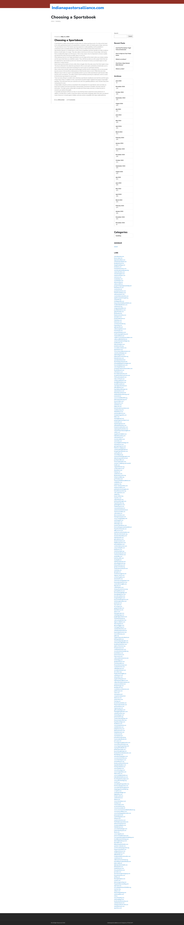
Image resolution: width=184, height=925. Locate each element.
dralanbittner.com (118, 411)
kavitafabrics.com (118, 653)
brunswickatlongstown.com (121, 599)
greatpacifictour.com (119, 661)
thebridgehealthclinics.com (121, 711)
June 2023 (118, 183)
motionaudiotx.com (119, 894)
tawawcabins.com (119, 401)
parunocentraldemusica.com (121, 835)
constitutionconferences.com (121, 689)
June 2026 (118, 81)
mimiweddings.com (119, 899)
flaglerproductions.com (120, 542)
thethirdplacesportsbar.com (121, 822)
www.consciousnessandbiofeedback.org (124, 809)
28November (61, 99)
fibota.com (117, 832)
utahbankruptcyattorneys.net (121, 394)
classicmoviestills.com (119, 511)
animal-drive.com (118, 699)
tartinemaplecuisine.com (120, 601)
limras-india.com (118, 258)
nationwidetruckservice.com (121, 658)
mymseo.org (117, 889)
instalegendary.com (119, 301)
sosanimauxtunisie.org (119, 323)
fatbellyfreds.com (118, 827)
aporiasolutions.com (119, 706)
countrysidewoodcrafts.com (121, 296)
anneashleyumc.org (119, 761)
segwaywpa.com (118, 708)
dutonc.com (117, 611)
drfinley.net (117, 877)
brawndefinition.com (119, 544)
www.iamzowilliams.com (120, 811)
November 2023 (120, 154)
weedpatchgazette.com (120, 415)
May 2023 (118, 188)
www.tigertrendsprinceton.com (122, 742)
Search (116, 33)
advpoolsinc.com (118, 677)
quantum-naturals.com (120, 846)
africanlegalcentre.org (119, 563)
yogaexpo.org (117, 484)
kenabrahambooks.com (120, 553)
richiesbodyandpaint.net (120, 261)
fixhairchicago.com (119, 685)
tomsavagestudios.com (120, 461)
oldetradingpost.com (119, 354)
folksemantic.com (118, 403)
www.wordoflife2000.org (120, 397)
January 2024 (119, 143)
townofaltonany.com (119, 634)
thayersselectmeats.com (120, 704)
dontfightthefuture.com (120, 382)
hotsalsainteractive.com (120, 268)
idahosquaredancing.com (120, 399)
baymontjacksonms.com (120, 632)
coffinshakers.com (118, 587)
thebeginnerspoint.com (120, 516)
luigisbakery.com (118, 794)
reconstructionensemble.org (121, 651)
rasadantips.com (118, 279)
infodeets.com (117, 266)
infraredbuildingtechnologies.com (122, 363)
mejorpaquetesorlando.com (121, 428)
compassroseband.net (119, 696)
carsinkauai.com (118, 858)
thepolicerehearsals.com (120, 528)
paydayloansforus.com (120, 291)
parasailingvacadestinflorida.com (122, 861)
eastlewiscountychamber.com (121, 532)
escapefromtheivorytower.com (122, 375)
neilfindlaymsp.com (119, 668)
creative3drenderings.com (120, 718)
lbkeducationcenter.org (120, 475)
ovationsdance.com (119, 468)
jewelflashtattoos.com (120, 310)
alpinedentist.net (118, 327)
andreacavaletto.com (119, 487)
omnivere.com (117, 277)
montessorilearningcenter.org (121, 847)
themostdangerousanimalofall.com (123, 527)
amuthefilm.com (118, 556)
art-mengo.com (118, 606)
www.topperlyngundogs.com (121, 746)
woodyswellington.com (120, 825)
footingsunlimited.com (119, 766)
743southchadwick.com (120, 377)
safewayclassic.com (119, 294)
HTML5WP (130, 922)
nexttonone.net (118, 734)
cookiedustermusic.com (120, 649)
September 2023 (120, 166)
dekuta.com (117, 799)
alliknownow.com (118, 530)
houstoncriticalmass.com (120, 525)
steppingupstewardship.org (121, 789)
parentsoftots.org (118, 716)
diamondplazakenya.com (120, 840)
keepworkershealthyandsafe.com (122, 303)
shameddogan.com (119, 715)
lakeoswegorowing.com (120, 882)
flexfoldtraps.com (118, 754)
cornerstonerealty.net (119, 808)
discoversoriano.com (119, 515)
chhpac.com (117, 890)
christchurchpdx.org (119, 551)
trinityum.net (117, 818)
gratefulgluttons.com (119, 504)
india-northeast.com (119, 379)
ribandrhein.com (118, 470)
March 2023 (119, 200)
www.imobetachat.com (120, 725)
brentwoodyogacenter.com (121, 785)
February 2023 (120, 205)
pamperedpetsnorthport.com (121, 420)
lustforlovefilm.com (119, 558)
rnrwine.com (117, 880)
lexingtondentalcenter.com (121, 451)
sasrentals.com (118, 441)
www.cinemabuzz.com (120, 801)
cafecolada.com (118, 513)
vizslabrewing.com (119, 410)
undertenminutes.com (119, 275)
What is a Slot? (120, 69)
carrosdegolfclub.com (119, 366)
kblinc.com (116, 416)
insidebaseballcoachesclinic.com (122, 856)
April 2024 (119, 126)
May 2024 (118, 120)
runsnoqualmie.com (119, 768)
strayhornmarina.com (119, 541)
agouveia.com (117, 885)
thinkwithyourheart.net (120, 392)
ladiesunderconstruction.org (121, 356)
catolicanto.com (118, 473)
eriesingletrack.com (119, 418)
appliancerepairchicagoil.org (121, 297)
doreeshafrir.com (118, 578)
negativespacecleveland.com (121, 637)
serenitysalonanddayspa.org (121, 270)
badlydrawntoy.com (119, 728)
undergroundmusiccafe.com (121, 904)
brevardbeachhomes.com (120, 373)
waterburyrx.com (118, 675)
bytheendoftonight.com (120, 501)
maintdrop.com (118, 320)
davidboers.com (118, 723)
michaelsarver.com (119, 444)
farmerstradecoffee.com (120, 720)
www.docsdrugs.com (119, 770)
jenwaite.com (117, 871)
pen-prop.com (117, 740)
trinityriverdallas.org (119, 477)
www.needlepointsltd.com (121, 775)
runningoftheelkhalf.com (120, 747)
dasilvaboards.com (119, 537)
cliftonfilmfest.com (119, 387)
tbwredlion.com (118, 842)
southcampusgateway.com (121, 334)
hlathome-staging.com (120, 447)
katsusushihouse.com (119, 565)
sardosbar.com (118, 404)
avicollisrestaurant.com (120, 670)
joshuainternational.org (120, 737)
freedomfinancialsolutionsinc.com (122, 753)
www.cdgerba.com (119, 834)
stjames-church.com (119, 575)
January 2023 (119, 211)
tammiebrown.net (118, 609)
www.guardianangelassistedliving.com (124, 837)
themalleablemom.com (120, 594)
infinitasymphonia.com (120, 561)
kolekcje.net (117, 472)
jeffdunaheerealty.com (120, 749)
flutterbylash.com (118, 866)
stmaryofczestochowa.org (121, 589)
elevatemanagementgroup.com (122, 873)
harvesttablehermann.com (121, 365)
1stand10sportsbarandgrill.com (122, 430)
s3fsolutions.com (118, 372)
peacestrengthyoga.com (120, 751)
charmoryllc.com (118, 522)
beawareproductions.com (120, 582)
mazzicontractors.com (119, 820)
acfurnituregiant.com (119, 273)
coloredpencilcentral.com (120, 385)
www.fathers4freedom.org (121, 744)
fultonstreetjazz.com (119, 344)
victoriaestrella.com (119, 663)
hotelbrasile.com (118, 342)
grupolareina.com (118, 349)
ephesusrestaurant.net (120, 823)
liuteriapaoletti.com (119, 639)
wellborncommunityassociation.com (123, 337)
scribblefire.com (118, 482)
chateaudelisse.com (119, 335)
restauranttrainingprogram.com (122, 456)
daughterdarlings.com (119, 265)
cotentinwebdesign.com (120, 353)
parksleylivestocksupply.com (121, 489)
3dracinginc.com (118, 523)
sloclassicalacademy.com (120, 535)
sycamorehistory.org (119, 806)
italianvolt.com (117, 406)
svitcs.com (117, 692)
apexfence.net (118, 908)
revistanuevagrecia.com (120, 573)
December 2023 (120, 149)
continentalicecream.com (120, 546)
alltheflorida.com (118, 854)
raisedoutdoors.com (119, 391)
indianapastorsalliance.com (121, 680)
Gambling (118, 235)
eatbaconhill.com (118, 284)
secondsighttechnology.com (121, 442)
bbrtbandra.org (118, 313)
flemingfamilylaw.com (119, 878)
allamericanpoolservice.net (121, 458)
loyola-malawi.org (118, 496)
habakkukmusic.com (119, 732)
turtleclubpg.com (118, 659)
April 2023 (119, 194)
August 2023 (119, 171)
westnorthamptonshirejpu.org (121, 341)
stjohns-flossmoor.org (119, 646)
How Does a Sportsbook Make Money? (123, 64)
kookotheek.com (118, 330)
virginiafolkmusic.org (119, 466)
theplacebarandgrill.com (120, 673)
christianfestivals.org (119, 618)
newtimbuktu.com (118, 280)
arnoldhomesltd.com (119, 384)
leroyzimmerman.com (119, 875)
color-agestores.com (119, 492)
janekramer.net (118, 603)
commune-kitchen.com (120, 554)
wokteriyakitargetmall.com (121, 449)
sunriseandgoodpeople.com (121, 641)
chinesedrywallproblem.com (121, 642)
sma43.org (117, 782)
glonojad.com (117, 572)
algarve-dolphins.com (119, 622)
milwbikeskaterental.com (120, 630)
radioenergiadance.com (120, 329)
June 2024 (118, 115)
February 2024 (120, 137)
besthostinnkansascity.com (121, 901)
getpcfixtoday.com (119, 311)
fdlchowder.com (118, 773)
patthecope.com (118, 691)
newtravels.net (118, 289)
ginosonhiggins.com (119, 625)
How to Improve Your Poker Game (123, 54)
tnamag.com (117, 701)
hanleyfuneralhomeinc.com (121, 427)
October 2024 (120, 92)
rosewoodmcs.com (119, 804)
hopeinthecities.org (119, 503)
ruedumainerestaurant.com (121, 568)
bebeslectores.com (119, 358)
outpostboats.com (118, 499)
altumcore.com (118, 697)
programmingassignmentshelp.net (122, 285)
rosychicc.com (117, 497)
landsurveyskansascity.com (121, 763)
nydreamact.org (118, 306)
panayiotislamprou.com (120, 332)
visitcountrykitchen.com (120, 620)
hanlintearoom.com (119, 868)
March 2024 (119, 132)
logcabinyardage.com (119, 722)
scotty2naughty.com (119, 577)
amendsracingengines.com (121, 756)
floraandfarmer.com (119, 370)
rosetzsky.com (118, 570)
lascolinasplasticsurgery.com (121, 778)
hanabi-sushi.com (118, 796)
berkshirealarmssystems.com (121, 408)
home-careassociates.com (121, 485)
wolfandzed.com (118, 797)
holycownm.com (118, 656)
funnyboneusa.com (119, 647)
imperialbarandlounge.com (120, 389)
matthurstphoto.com (119, 853)
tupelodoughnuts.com (119, 423)
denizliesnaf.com (118, 687)
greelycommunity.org (119, 566)
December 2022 (120, 217)
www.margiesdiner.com (120, 772)
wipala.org (116, 494)
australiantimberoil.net (119, 360)
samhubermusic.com (119, 906)
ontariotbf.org (117, 299)
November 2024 (120, 86)
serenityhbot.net (118, 735)
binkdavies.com (118, 549)
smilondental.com (118, 437)
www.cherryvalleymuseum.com (122, 351)
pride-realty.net (118, 863)
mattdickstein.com (118, 727)
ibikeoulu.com (117, 585)
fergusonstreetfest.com (120, 849)
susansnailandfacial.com (120, 739)
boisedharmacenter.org (120, 491)
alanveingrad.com (118, 623)
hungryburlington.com (119, 597)
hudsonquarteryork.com (120, 830)
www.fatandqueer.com (120, 759)
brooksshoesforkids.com (120, 703)
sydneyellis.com (118, 453)
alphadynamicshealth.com (120, 865)
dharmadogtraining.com (120, 892)
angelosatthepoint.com (120, 678)
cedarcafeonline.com (119, 272)
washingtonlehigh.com (120, 792)
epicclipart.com (118, 316)
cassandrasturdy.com (119, 508)
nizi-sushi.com (117, 604)
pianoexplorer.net (118, 815)
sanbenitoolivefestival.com (121, 510)
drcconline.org (117, 672)
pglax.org (116, 635)
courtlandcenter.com (119, 666)
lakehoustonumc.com (119, 730)
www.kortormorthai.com (120, 758)
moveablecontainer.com (120, 347)
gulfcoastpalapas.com (119, 709)
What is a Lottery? (121, 59)
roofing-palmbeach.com (120, 380)
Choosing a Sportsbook (68, 40)
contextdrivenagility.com (120, 584)
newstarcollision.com (119, 439)
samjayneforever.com (119, 851)
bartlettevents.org (118, 346)
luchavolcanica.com (119, 654)
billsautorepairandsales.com (121, 844)
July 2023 (118, 177)
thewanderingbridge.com (120, 592)
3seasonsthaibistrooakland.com (122, 480)
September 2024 (120, 98)
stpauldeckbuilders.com (120, 765)
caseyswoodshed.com (120, 684)
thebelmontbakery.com (120, 292)
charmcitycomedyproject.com (121, 580)
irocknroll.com (117, 396)
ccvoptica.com (117, 790)
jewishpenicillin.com (119, 460)
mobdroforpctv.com (119, 506)
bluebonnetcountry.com (120, 315)
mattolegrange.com (119, 615)
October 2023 (120, 160)
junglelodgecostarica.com (120, 616)
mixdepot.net (117, 803)
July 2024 (118, 109)
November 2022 (120, 222)
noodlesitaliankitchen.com (120, 304)
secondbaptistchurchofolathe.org (122, 887)
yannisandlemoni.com (119, 413)
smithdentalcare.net (119, 903)
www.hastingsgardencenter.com (122, 813)
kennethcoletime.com (119, 596)
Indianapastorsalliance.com (59, 7)
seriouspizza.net (118, 694)
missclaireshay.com (119, 256)
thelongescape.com (119, 613)
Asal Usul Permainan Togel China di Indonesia (123, 48)
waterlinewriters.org (119, 713)
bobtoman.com (118, 322)
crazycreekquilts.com (119, 547)
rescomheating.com (119, 897)
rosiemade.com (118, 422)
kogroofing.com (118, 325)
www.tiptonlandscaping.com (121, 787)
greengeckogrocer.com (120, 446)
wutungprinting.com (119, 627)
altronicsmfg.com (118, 282)
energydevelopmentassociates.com (123, 368)
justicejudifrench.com (119, 591)
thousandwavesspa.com (120, 665)
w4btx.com (117, 432)
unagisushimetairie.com (120, 308)
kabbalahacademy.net (119, 435)
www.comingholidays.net (120, 518)
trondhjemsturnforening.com (121, 839)
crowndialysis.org (118, 454)
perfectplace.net (118, 478)
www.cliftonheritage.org (120, 780)
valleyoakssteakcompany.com (122, 682)
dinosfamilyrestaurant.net (120, 361)
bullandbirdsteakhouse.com (121, 777)
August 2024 (119, 103)
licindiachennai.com (119, 263)
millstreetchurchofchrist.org (121, 859)
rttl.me (115, 896)
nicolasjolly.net (117, 560)
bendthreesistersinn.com (120, 644)
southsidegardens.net (119, 816)
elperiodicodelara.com (119, 260)
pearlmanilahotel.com (119, 318)
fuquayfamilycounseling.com (121, 884)
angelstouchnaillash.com (120, 434)
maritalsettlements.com (120, 628)
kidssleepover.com (119, 287)
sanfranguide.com (118, 520)
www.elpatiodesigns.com (120, 828)
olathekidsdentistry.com (120, 425)
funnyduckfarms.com (119, 870)
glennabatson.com (119, 539)
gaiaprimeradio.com (119, 608)
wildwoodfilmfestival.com (120, 339)
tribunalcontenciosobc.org (120, 534)
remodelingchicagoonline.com (121, 784)
